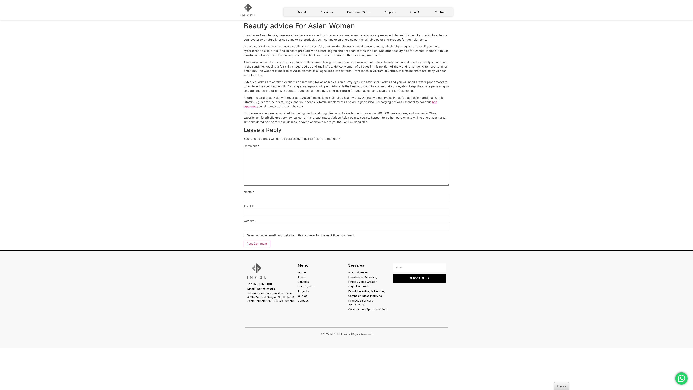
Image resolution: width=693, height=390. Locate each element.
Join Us (415, 12)
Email (248, 206)
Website (249, 220)
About (302, 12)
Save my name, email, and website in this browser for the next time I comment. (301, 235)
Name (249, 191)
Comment (251, 145)
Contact (440, 12)
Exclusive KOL (357, 12)
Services (327, 12)
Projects (390, 12)
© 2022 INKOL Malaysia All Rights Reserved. (346, 334)
